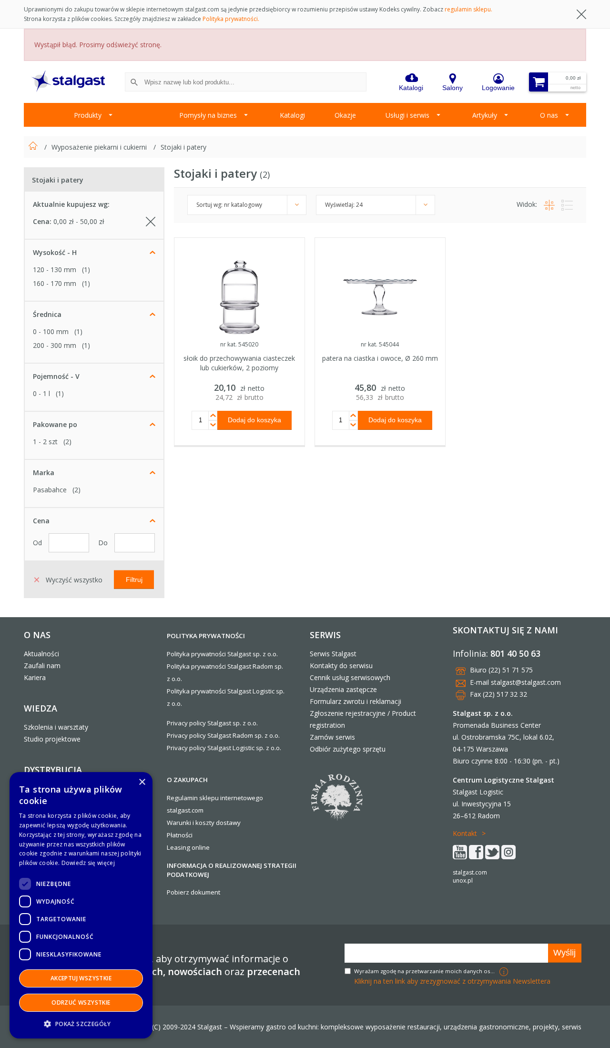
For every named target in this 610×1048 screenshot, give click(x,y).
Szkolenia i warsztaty (56, 727)
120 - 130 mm (54, 269)
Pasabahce (50, 489)
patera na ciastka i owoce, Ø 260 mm (380, 358)
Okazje (345, 115)
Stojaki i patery (183, 147)
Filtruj (134, 579)
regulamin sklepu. (468, 9)
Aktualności (41, 653)
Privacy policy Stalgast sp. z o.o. (212, 723)
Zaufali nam (42, 665)
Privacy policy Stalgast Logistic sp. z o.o (223, 747)
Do (104, 542)
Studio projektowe (52, 738)
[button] (81, 1023)
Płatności (180, 835)
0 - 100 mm (51, 331)
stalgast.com (470, 872)
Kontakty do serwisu (341, 665)
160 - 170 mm (54, 283)
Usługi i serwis (407, 115)
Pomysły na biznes (208, 115)
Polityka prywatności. (231, 19)
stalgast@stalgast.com (526, 682)
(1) (86, 269)
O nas (549, 115)
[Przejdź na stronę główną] (34, 147)
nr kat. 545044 (380, 344)
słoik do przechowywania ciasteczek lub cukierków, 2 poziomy (239, 363)
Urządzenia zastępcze (343, 689)
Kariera (35, 677)
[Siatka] (548, 204)
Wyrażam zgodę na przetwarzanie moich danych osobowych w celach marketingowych (425, 971)
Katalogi (292, 115)
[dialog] (81, 905)
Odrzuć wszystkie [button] (80, 1002)
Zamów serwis (332, 737)
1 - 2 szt (45, 441)
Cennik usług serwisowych (350, 677)
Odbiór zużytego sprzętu (348, 748)
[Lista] (565, 204)
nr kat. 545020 (239, 344)
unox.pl (463, 880)
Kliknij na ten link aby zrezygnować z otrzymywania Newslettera (452, 981)
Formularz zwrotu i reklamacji (355, 701)
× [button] (141, 782)
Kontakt (465, 833)
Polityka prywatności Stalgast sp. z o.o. (222, 654)
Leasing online (188, 847)
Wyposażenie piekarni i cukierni (100, 147)
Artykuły (484, 115)
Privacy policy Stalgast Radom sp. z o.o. (223, 735)
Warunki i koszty (190, 822)
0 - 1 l (41, 393)
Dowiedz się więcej (88, 863)
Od (38, 542)
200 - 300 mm (54, 345)
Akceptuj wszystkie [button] (81, 978)
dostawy (228, 822)
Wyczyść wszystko (73, 579)
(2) (67, 441)
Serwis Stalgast (333, 653)
